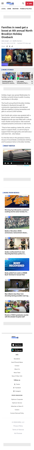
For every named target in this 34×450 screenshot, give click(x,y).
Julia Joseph (5, 41)
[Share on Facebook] (7, 46)
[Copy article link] (12, 46)
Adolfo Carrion (17, 41)
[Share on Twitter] (9, 46)
